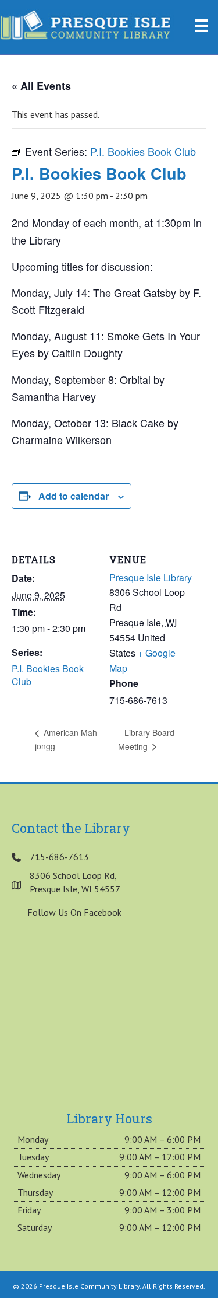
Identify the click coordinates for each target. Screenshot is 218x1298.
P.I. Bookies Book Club (48, 675)
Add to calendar (73, 495)
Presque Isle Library (150, 577)
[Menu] (201, 26)
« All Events (41, 85)
